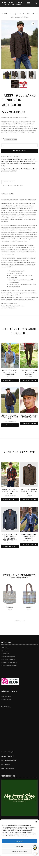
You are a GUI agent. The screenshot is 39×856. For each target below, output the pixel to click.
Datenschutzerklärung (8, 659)
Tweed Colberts (26, 163)
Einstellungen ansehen (19, 851)
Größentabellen (6, 696)
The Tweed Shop (12, 2)
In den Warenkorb (20, 150)
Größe (2, 138)
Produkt (10, 607)
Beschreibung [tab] (8, 182)
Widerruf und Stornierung (9, 662)
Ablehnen (19, 846)
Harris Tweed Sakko (10, 171)
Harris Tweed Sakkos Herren (14, 163)
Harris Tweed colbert (23, 169)
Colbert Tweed (23, 14)
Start (3, 14)
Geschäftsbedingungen (8, 656)
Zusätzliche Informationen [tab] (13, 186)
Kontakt (4, 651)
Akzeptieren (19, 841)
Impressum (5, 654)
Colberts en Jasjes (11, 14)
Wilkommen (5, 648)
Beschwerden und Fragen (9, 665)
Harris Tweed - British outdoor (12, 4)
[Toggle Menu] (28, 3)
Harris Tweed (13, 169)
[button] (36, 822)
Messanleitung (6, 699)
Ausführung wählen (9, 380)
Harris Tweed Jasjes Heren (16, 161)
